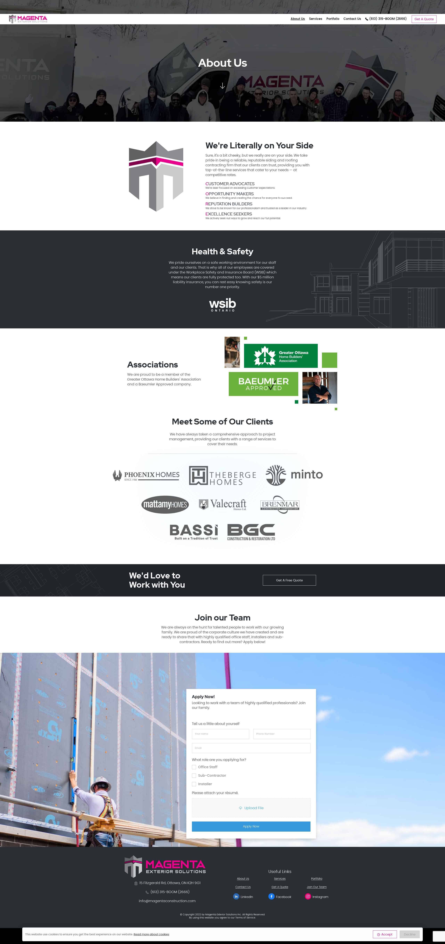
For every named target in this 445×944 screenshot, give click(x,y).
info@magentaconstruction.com (167, 901)
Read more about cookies (151, 934)
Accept (387, 934)
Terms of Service (245, 918)
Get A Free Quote (289, 580)
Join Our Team (317, 887)
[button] (222, 84)
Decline (409, 934)
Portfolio (332, 19)
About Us (298, 19)
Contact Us (352, 19)
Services (315, 19)
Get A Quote (424, 19)
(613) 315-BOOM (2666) (387, 19)
